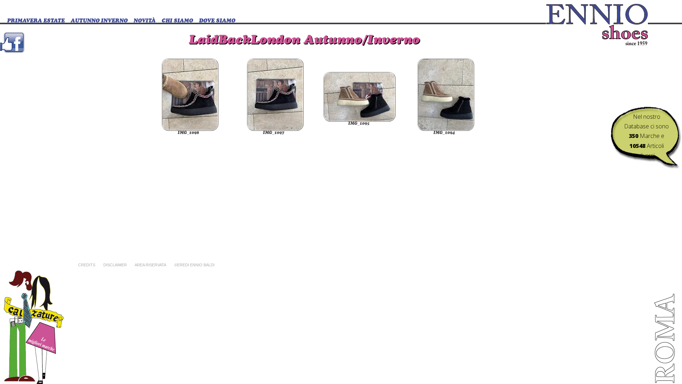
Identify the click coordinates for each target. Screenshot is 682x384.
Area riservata (150, 265)
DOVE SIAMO (217, 21)
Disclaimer (115, 265)
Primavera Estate (36, 21)
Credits (86, 265)
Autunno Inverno (99, 21)
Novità (145, 21)
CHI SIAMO (177, 21)
